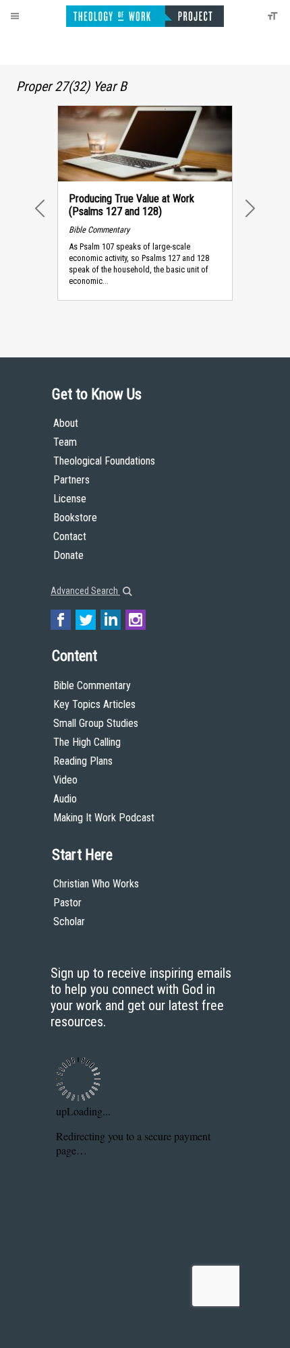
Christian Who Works (96, 883)
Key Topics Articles (94, 704)
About (65, 423)
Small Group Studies (95, 723)
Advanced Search (85, 590)
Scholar (69, 921)
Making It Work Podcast (103, 817)
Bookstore (75, 517)
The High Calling (87, 742)
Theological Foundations (104, 461)
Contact (69, 536)
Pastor (67, 902)
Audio (65, 798)
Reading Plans (83, 761)
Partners (71, 479)
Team (65, 442)
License (69, 498)
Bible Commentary (92, 685)
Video (65, 779)
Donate (68, 555)
